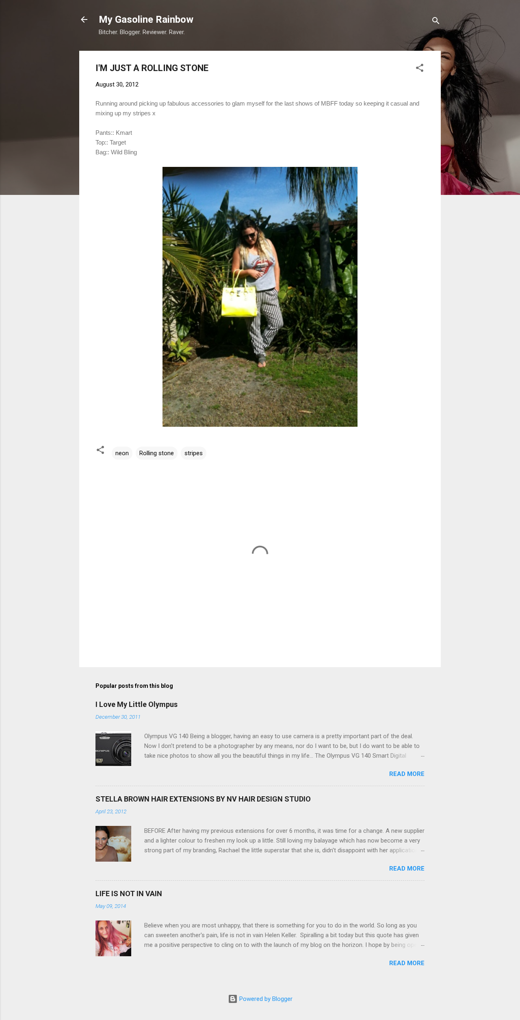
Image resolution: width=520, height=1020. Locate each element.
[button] (420, 69)
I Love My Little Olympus (136, 704)
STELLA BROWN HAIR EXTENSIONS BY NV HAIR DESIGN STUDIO (203, 799)
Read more (407, 774)
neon (122, 453)
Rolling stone (156, 453)
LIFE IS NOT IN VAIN (128, 893)
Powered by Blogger (265, 999)
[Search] (436, 22)
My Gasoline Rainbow (146, 19)
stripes (193, 453)
